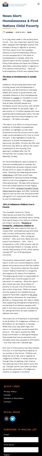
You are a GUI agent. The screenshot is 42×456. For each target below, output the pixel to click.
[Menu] (39, 4)
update (16, 98)
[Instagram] (6, 418)
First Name (9, 445)
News (29, 32)
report (29, 101)
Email (7, 435)
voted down (8, 175)
